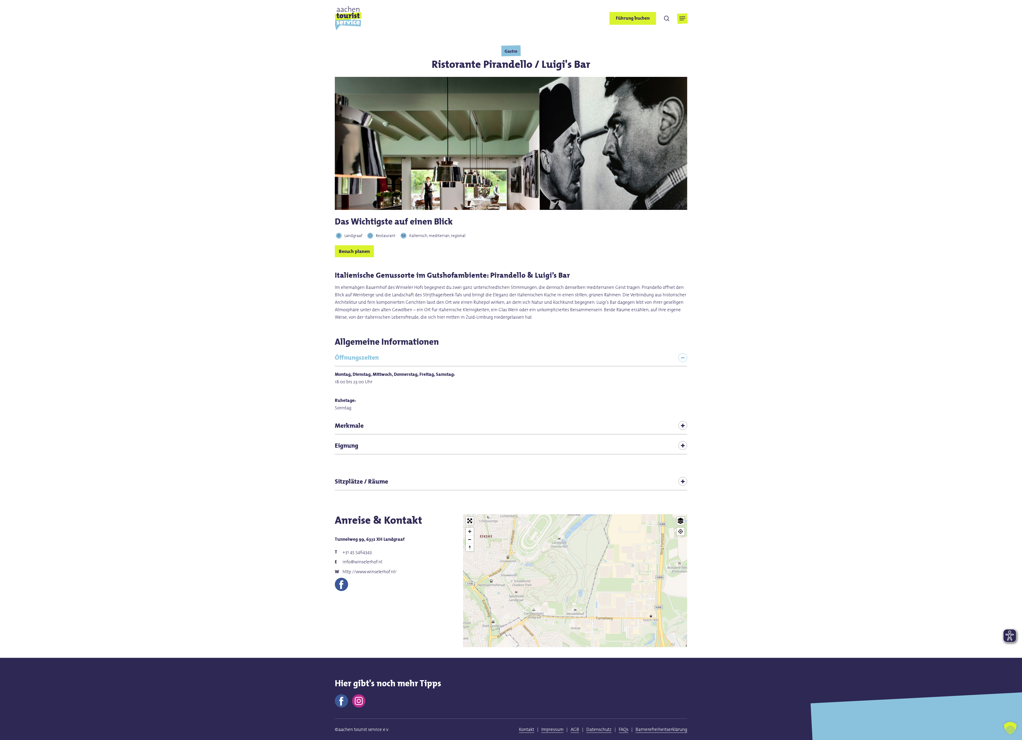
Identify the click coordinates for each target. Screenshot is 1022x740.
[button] (682, 18)
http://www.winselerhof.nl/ (370, 571)
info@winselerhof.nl (362, 562)
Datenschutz (599, 729)
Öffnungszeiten (357, 357)
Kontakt (526, 729)
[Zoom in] (470, 531)
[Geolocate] (681, 531)
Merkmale (349, 425)
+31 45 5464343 (357, 552)
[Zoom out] (470, 539)
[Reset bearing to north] (470, 547)
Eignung (346, 445)
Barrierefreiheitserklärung (661, 729)
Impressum (552, 729)
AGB (575, 729)
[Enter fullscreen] (470, 521)
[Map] (575, 610)
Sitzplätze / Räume (361, 481)
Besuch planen (354, 251)
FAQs (623, 729)
